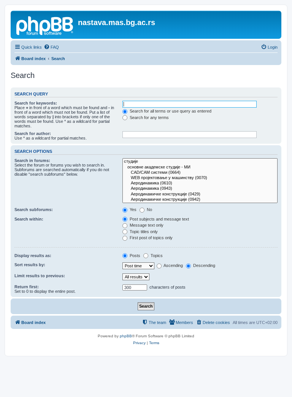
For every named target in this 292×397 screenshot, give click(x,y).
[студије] (200, 161)
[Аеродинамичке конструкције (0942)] (200, 199)
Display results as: (32, 255)
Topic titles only (143, 231)
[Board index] (45, 25)
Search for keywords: (35, 103)
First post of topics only (151, 237)
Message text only (146, 225)
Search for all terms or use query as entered (170, 111)
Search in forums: (32, 160)
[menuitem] (51, 47)
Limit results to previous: (39, 275)
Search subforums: (33, 209)
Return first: (26, 286)
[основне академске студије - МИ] (200, 167)
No (149, 209)
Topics (156, 255)
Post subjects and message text (159, 219)
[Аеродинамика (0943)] (200, 188)
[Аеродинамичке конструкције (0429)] (200, 194)
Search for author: (32, 133)
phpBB (126, 336)
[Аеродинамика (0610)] (200, 183)
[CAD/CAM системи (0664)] (200, 172)
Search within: (28, 219)
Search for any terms (149, 117)
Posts (134, 255)
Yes (132, 209)
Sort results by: (29, 264)
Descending (203, 265)
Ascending (173, 265)
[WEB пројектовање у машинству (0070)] (200, 178)
